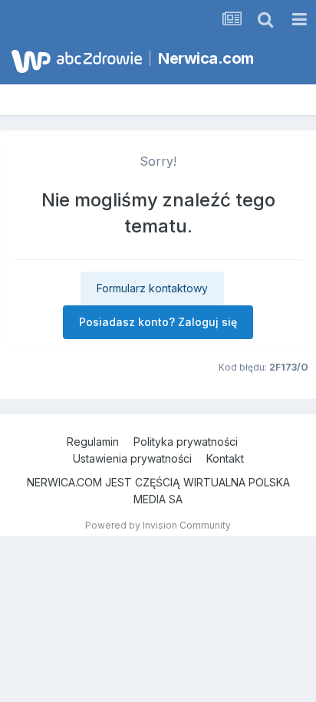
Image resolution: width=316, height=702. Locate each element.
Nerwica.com (206, 58)
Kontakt (225, 458)
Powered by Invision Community (158, 525)
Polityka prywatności (185, 441)
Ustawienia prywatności (132, 458)
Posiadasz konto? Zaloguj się (158, 321)
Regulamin (93, 441)
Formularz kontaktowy (152, 288)
